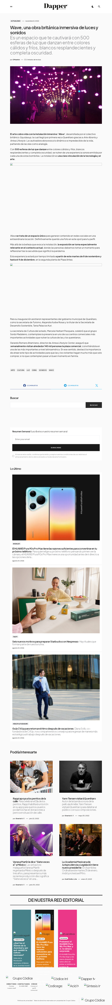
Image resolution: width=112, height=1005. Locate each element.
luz (28, 370)
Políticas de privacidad (25, 1000)
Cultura (20, 370)
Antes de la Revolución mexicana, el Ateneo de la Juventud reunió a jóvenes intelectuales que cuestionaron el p (22, 965)
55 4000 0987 (23, 986)
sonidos (43, 370)
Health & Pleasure (20, 724)
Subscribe (56, 447)
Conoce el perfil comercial (34, 988)
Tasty (15, 637)
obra (34, 370)
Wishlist (16, 544)
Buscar (14, 398)
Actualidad (15, 21)
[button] (11, 7)
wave (51, 370)
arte (13, 370)
